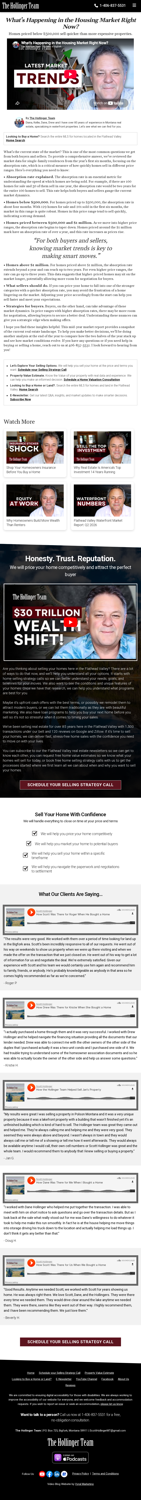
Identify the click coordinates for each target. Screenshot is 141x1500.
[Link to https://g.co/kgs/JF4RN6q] (64, 1474)
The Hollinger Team (42, 118)
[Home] (19, 5)
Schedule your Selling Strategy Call (42, 369)
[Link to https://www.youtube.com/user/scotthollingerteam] (42, 1474)
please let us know (112, 1404)
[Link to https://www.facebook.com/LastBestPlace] (49, 1474)
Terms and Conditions (105, 1473)
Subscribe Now (20, 399)
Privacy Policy (80, 1473)
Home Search (15, 140)
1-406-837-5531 (112, 5)
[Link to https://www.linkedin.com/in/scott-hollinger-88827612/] (57, 1474)
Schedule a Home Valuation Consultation (92, 379)
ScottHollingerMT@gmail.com (108, 1430)
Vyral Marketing (84, 1484)
